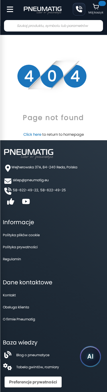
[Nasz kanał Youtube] (26, 203)
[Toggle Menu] (7, 6)
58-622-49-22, (26, 190)
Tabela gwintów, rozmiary (37, 367)
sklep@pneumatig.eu (31, 180)
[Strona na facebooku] (10, 203)
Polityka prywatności (20, 247)
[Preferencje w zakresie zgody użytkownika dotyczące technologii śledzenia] (33, 382)
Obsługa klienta (16, 307)
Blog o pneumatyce (32, 354)
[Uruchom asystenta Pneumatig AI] (90, 356)
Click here (32, 134)
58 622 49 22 (79, 9)
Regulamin (12, 259)
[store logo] (42, 10)
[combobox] (53, 25)
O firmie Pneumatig (19, 319)
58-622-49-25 (53, 190)
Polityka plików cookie (21, 235)
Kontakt (9, 295)
